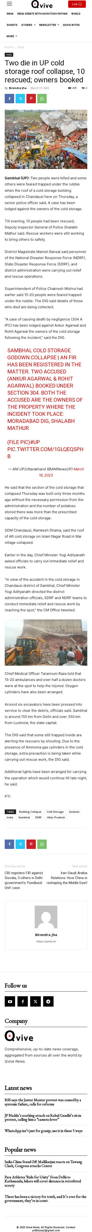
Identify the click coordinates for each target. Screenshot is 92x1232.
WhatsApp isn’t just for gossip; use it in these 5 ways (44, 1130)
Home (9, 47)
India (20, 47)
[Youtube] (10, 1001)
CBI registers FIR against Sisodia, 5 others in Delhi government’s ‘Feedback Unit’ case (24, 880)
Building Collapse (30, 811)
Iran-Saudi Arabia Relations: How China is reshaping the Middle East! (67, 878)
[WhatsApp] (42, 98)
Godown (74, 811)
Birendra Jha (18, 88)
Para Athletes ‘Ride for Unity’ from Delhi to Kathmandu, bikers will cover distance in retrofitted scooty (43, 1181)
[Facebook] (9, 98)
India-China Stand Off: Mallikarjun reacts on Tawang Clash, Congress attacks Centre (43, 1163)
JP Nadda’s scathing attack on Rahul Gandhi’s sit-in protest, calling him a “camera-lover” (43, 1117)
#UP (35, 442)
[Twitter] (20, 98)
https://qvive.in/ (46, 941)
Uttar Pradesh (56, 817)
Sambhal (24, 817)
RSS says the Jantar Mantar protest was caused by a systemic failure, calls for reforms (43, 1102)
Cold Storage (55, 811)
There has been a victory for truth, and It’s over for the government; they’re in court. (45, 1198)
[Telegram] (48, 1001)
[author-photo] (46, 928)
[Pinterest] (31, 98)
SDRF (38, 817)
